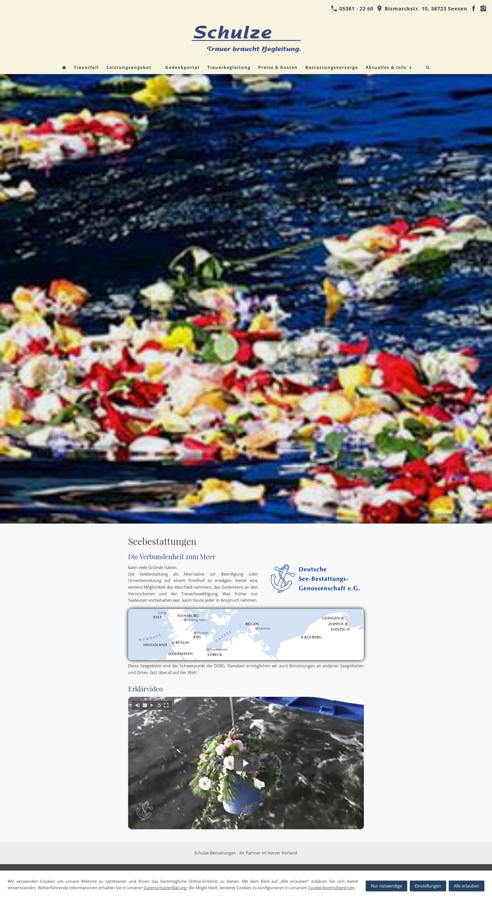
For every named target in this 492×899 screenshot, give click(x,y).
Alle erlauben (466, 886)
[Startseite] (64, 67)
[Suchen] (428, 67)
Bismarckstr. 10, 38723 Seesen (425, 8)
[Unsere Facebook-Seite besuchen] (473, 8)
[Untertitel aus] (144, 705)
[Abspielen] (152, 705)
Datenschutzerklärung (165, 888)
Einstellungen (428, 886)
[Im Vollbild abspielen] (166, 705)
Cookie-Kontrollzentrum (331, 888)
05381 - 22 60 (355, 8)
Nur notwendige (386, 886)
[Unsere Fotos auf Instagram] (483, 8)
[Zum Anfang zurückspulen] (159, 705)
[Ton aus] (137, 705)
